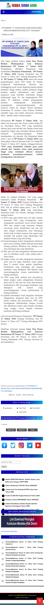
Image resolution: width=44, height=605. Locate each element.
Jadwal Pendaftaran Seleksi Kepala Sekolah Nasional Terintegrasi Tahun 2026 (21, 505)
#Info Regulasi (28, 395)
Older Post (22, 430)
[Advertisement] (22, 364)
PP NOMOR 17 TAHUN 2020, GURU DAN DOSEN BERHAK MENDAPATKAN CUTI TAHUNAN (21, 388)
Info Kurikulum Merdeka (9, 531)
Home (32, 430)
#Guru (18, 395)
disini (3, 324)
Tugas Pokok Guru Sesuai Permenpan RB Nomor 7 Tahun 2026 (23, 515)
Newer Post (11, 430)
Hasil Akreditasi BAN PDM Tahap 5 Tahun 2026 (22, 510)
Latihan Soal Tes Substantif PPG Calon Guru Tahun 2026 (21, 491)
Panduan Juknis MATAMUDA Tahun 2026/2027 (22, 499)
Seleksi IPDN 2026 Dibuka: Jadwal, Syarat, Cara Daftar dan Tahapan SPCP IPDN (22, 480)
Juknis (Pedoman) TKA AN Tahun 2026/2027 (21, 485)
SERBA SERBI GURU (21, 595)
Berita (3, 20)
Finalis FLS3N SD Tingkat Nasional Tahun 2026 (22, 495)
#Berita (12, 395)
